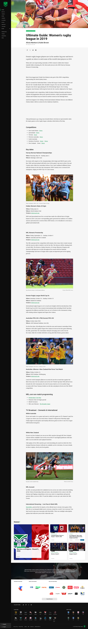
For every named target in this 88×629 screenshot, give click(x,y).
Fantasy (4, 24)
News (3, 9)
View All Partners (49, 599)
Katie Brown (44, 42)
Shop (3, 37)
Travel (3, 13)
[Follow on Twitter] (28, 605)
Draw (35, 135)
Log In (4, 626)
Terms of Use (15, 626)
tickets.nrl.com (35, 213)
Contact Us (32, 626)
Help (28, 626)
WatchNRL (29, 507)
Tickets (3, 33)
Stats (3, 22)
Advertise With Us (37, 626)
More (3, 28)
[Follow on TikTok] (23, 605)
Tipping (3, 26)
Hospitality (4, 35)
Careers (25, 626)
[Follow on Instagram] (31, 605)
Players (4, 20)
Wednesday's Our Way (35, 397)
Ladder (3, 18)
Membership (4, 31)
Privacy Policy (21, 626)
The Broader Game (45, 404)
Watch (3, 11)
